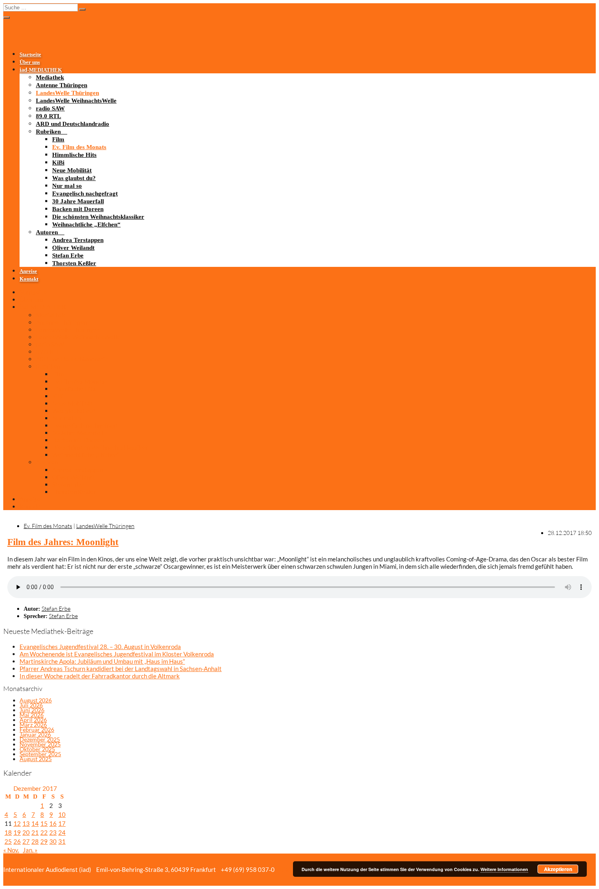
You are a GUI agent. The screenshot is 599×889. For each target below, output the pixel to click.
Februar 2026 (37, 729)
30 (53, 841)
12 (17, 823)
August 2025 (36, 758)
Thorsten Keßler (74, 263)
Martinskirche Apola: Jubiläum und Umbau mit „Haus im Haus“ (102, 661)
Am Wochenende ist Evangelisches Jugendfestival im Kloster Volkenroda (117, 654)
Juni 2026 (32, 709)
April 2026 (33, 719)
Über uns (30, 62)
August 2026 (36, 700)
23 (53, 832)
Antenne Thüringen (61, 85)
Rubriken (48, 131)
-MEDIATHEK (41, 70)
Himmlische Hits (74, 155)
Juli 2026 (31, 705)
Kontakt (29, 279)
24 (62, 832)
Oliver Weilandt (73, 247)
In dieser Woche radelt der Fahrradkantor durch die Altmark (100, 676)
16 (53, 823)
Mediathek (50, 77)
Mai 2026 (32, 714)
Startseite (30, 54)
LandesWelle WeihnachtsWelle (76, 100)
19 (17, 832)
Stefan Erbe (68, 255)
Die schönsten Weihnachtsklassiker (98, 216)
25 (8, 841)
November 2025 (40, 744)
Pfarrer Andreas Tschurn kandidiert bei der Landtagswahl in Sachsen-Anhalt (121, 668)
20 (26, 832)
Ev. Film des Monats (79, 147)
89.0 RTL (48, 116)
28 (35, 841)
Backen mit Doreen (78, 209)
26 (17, 841)
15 (44, 823)
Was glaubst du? (74, 178)
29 (44, 841)
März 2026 (33, 724)
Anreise (28, 271)
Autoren (47, 232)
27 (26, 841)
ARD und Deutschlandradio (72, 124)
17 (62, 823)
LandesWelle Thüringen (67, 93)
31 (62, 841)
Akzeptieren (558, 869)
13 (26, 823)
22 (44, 832)
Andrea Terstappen (78, 240)
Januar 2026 (35, 734)
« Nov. (11, 850)
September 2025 (40, 753)
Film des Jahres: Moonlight (63, 542)
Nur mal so (67, 186)
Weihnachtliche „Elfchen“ (86, 224)
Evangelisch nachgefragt (85, 193)
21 (35, 832)
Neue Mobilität (72, 170)
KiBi (58, 162)
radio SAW (50, 108)
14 (35, 823)
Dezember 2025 (40, 739)
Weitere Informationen (504, 869)
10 (62, 814)
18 (8, 832)
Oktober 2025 (37, 749)
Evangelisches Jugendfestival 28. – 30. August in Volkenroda (100, 646)
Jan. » (30, 850)
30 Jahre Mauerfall (78, 201)
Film (58, 139)
